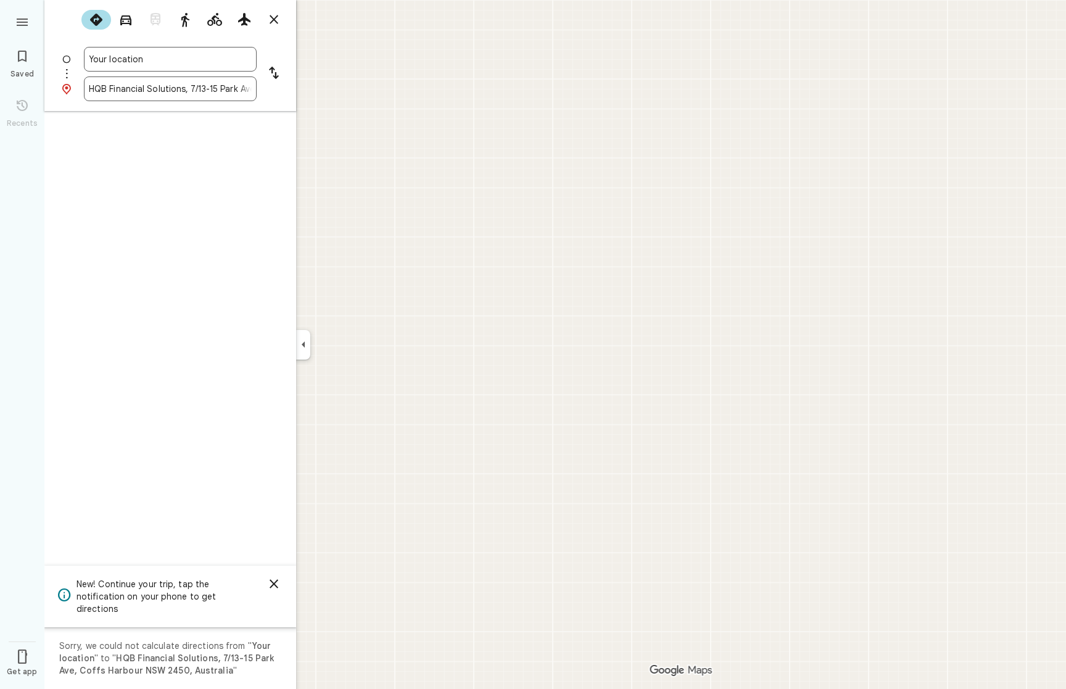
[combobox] (170, 59)
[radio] (96, 19)
